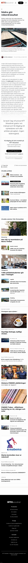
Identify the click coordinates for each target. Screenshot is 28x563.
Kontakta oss (14, 539)
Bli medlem (14, 511)
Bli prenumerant (14, 509)
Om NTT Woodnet (14, 544)
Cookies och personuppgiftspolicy (14, 523)
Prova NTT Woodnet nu (14, 151)
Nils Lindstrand (8, 57)
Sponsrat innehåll (14, 530)
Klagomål (14, 528)
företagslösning (18, 158)
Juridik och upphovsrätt (14, 525)
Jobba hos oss (14, 542)
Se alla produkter (14, 516)
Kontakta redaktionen (14, 537)
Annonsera (14, 514)
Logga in (20, 154)
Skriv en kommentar (21, 165)
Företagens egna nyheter (9, 311)
